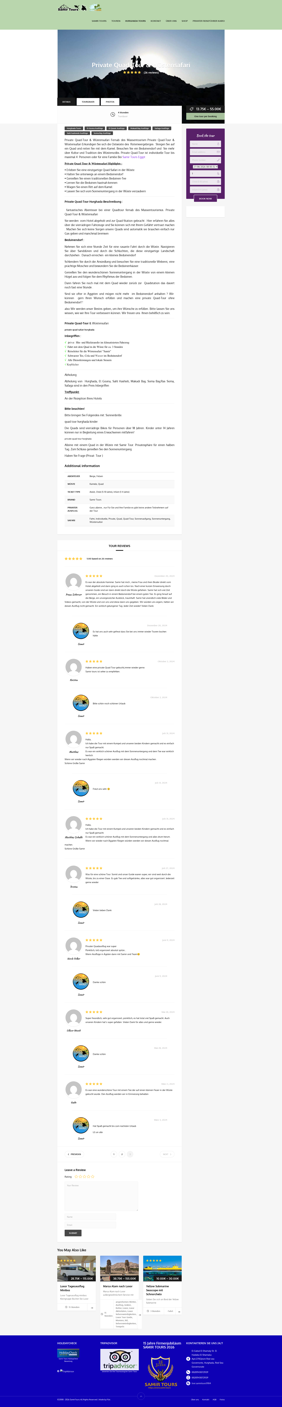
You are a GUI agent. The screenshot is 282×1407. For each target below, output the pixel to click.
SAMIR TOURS (99, 21)
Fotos (222, 1399)
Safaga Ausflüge (162, 128)
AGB (214, 1399)
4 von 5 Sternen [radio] (88, 1176)
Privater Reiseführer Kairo (209, 21)
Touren (115, 21)
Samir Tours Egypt (133, 157)
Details (66, 102)
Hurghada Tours (135, 21)
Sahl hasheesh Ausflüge (77, 133)
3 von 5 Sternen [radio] (84, 1176)
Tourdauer (88, 102)
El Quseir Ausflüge (117, 128)
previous (76, 1154)
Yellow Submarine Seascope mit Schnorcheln (157, 1290)
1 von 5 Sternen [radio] (76, 1176)
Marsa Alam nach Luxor (117, 1286)
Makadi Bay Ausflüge (139, 128)
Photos (110, 102)
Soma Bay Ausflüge (102, 133)
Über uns (171, 21)
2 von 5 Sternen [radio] (80, 1176)
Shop (185, 21)
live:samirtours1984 (201, 1383)
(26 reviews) (151, 72)
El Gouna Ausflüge (95, 128)
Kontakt (156, 21)
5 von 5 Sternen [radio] (92, 1176)
